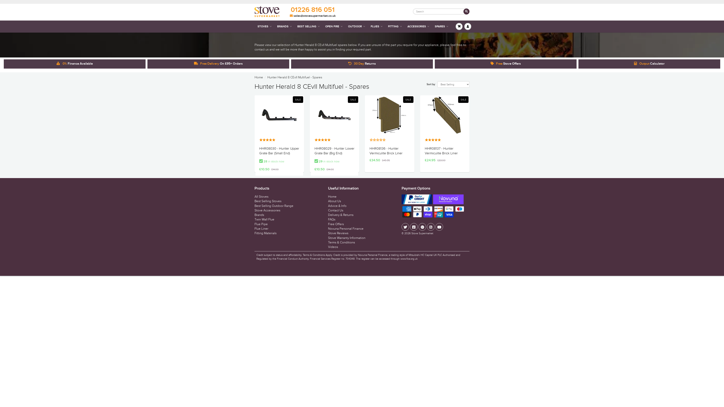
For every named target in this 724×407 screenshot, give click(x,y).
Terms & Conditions (341, 242)
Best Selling (306, 26)
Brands (282, 26)
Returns (365, 63)
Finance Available (78, 63)
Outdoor (355, 26)
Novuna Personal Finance (346, 229)
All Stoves (261, 197)
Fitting (393, 26)
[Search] (466, 11)
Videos (333, 247)
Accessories (416, 26)
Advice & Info (337, 206)
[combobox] (441, 11)
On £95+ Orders (221, 63)
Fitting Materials (266, 233)
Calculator (652, 63)
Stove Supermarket (422, 233)
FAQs (331, 219)
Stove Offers (508, 63)
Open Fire (332, 26)
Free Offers (336, 224)
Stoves (263, 26)
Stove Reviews (338, 233)
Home (259, 77)
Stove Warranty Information (346, 238)
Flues (375, 26)
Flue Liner (261, 229)
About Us (334, 201)
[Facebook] (414, 227)
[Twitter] (405, 227)
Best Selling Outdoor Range (274, 206)
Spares (440, 26)
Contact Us (335, 210)
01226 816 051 (313, 10)
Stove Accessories (267, 210)
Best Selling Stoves (268, 201)
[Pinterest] (422, 227)
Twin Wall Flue (264, 219)
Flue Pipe (261, 224)
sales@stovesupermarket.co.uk (314, 15)
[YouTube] (439, 227)
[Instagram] (431, 227)
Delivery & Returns (341, 215)
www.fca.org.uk (409, 258)
